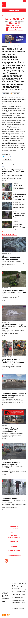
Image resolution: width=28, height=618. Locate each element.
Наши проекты (9, 234)
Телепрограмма (14, 541)
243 (5, 180)
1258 (5, 438)
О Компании (14, 532)
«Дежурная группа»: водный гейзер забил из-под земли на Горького (14, 326)
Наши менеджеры (14, 528)
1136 (5, 474)
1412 (5, 509)
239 (4, 266)
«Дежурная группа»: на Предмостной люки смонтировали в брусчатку (13, 361)
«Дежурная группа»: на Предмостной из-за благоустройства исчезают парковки (12, 465)
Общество (5, 168)
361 (4, 300)
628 (4, 369)
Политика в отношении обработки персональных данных (18, 608)
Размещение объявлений (14, 555)
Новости (14, 524)
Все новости (5, 232)
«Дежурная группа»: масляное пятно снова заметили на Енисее (11, 257)
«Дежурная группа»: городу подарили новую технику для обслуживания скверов (14, 292)
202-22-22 (15, 23)
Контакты (14, 535)
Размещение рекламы (14, 550)
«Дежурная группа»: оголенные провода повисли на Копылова (13, 500)
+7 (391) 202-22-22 (15, 25)
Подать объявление (15, 30)
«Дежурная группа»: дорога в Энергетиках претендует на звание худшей (14, 395)
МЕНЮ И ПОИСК (14, 10)
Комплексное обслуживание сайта (18, 615)
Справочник (14, 546)
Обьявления (14, 544)
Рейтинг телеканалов (14, 537)
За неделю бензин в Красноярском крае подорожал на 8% (10, 429)
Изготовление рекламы (14, 553)
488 (4, 335)
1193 (5, 404)
